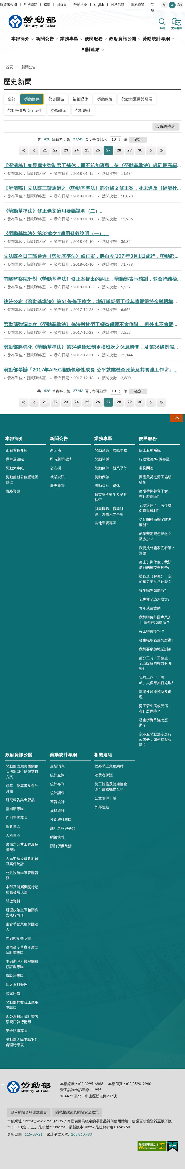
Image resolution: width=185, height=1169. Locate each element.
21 (45, 150)
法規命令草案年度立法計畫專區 (22, 950)
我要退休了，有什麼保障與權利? (155, 508)
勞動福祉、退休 (107, 486)
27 (108, 150)
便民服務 (94, 39)
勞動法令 (80, 4)
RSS (47, 4)
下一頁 (151, 150)
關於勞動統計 (61, 846)
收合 (176, 418)
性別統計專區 (61, 820)
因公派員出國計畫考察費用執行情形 (22, 1019)
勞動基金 (58, 111)
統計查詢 (57, 775)
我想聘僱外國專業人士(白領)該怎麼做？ (155, 620)
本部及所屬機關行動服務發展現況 (22, 889)
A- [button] (164, 5)
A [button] (172, 5)
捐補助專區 (15, 809)
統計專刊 (57, 784)
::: (2, 4)
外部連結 (102, 807)
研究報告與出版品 (20, 800)
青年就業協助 (150, 608)
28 (119, 150)
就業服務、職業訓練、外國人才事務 (109, 511)
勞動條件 (32, 99)
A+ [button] (180, 5)
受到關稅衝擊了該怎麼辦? (155, 522)
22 (55, 150)
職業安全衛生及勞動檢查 (111, 497)
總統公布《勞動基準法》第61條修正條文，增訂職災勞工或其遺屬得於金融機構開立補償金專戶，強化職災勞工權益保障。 (92, 301)
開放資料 (13, 901)
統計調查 (57, 793)
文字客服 (176, 28)
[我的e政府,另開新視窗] (172, 1147)
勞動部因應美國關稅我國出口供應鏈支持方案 (22, 772)
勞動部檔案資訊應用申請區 (22, 1005)
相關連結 (91, 50)
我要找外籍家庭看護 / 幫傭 (156, 550)
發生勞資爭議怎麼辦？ (153, 722)
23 (66, 150)
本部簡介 (20, 39)
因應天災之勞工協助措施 (155, 479)
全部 (11, 99)
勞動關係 (102, 459)
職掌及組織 (15, 459)
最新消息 (57, 766)
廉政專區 (13, 827)
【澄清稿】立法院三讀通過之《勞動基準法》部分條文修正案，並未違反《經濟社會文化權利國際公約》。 (92, 188)
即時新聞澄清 (61, 459)
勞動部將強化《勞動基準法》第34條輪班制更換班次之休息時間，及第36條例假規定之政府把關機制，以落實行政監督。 (92, 347)
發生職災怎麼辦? (152, 590)
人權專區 (13, 835)
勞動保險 (104, 99)
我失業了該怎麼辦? (154, 599)
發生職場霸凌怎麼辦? (156, 640)
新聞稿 (55, 450)
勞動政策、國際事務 (111, 450)
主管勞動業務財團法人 (22, 927)
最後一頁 (161, 150)
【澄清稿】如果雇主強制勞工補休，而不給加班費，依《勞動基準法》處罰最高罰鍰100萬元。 (92, 165)
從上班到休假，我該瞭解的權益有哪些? (155, 564)
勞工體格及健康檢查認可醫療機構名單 (111, 786)
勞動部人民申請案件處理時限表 (22, 1042)
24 (76, 150)
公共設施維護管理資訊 (22, 875)
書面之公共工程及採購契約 (22, 847)
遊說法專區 (15, 976)
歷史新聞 (57, 486)
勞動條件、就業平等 (111, 468)
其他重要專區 (105, 523)
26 (98, 150)
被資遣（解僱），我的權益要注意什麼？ (155, 579)
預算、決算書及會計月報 (22, 788)
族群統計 (57, 811)
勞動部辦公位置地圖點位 (22, 479)
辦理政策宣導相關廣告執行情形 (22, 912)
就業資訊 (57, 477)
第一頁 (23, 150)
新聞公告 (45, 39)
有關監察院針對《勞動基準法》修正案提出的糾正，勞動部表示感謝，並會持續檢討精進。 (92, 279)
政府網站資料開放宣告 (29, 1112)
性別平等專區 (16, 818)
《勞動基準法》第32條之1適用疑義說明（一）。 (56, 233)
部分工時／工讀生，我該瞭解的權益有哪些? (155, 663)
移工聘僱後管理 (151, 631)
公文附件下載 (105, 798)
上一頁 (34, 150)
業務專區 (69, 39)
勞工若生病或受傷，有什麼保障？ (155, 708)
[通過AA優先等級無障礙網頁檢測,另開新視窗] (152, 1147)
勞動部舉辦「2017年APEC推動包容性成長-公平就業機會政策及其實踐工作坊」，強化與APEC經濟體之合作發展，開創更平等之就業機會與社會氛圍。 (92, 370)
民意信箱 (117, 4)
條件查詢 (167, 126)
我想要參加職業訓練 (155, 649)
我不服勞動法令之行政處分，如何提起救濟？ (155, 740)
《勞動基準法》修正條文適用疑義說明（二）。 (54, 211)
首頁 (9, 67)
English (99, 4)
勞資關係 (56, 99)
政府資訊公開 (122, 39)
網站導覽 (138, 4)
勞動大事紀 (15, 468)
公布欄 (55, 468)
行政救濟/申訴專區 (154, 459)
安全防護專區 (16, 1031)
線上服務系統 (150, 450)
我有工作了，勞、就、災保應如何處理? (156, 680)
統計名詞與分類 (62, 828)
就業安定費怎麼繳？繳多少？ (155, 536)
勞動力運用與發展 (136, 99)
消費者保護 (104, 775)
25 (87, 150)
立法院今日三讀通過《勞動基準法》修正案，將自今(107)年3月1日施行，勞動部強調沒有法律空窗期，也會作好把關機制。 (92, 256)
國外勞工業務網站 (109, 766)
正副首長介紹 (16, 450)
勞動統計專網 (156, 39)
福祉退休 (80, 99)
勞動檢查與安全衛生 (24, 111)
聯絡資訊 (13, 491)
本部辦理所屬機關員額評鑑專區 (22, 964)
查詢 (162, 28)
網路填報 (57, 837)
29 (129, 150)
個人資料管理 (16, 985)
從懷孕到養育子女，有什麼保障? (155, 494)
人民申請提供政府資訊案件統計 (22, 861)
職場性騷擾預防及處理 (155, 694)
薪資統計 (57, 802)
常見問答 (30, 4)
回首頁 (62, 4)
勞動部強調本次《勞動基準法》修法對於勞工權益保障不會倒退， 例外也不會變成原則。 (92, 324)
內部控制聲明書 (18, 938)
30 (140, 150)
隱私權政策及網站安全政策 (77, 1112)
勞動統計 (83, 111)
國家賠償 (13, 993)
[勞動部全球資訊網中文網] (32, 21)
